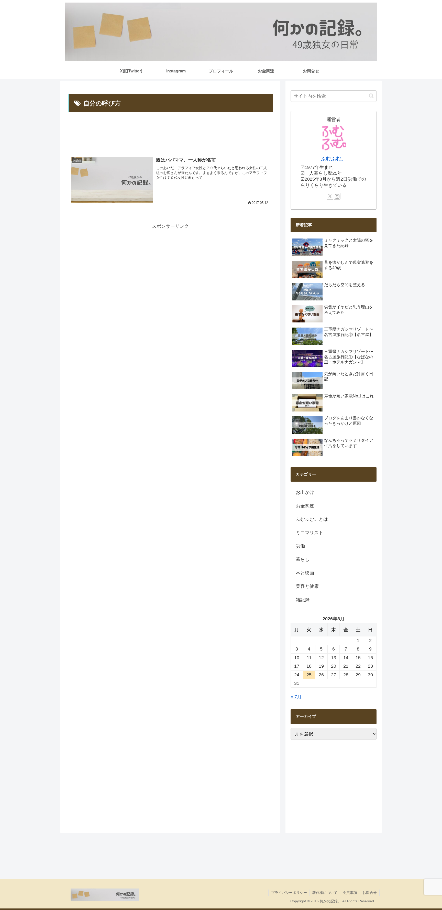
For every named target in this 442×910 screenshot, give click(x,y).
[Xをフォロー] (330, 196)
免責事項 (350, 893)
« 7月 (296, 696)
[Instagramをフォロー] (337, 196)
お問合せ (369, 893)
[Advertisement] (170, 133)
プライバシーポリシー (289, 893)
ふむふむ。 (333, 158)
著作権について (324, 893)
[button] (371, 96)
